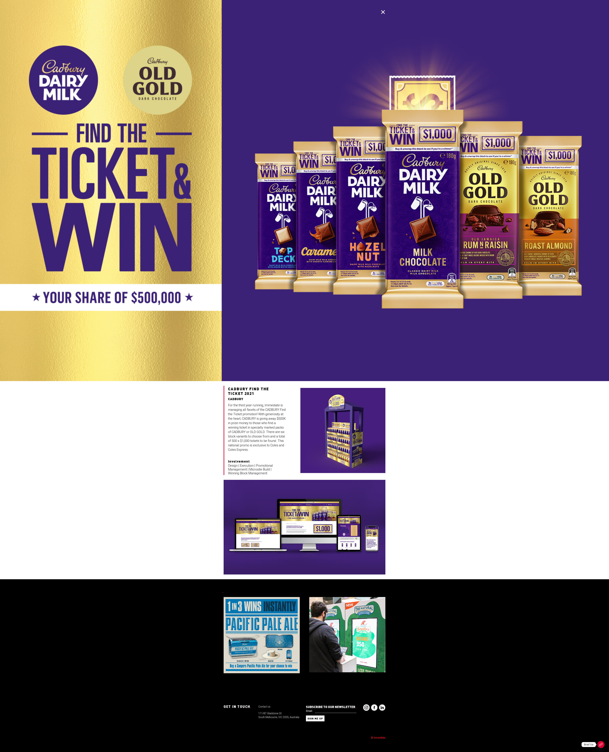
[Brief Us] (600, 744)
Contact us (264, 706)
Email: (309, 710)
